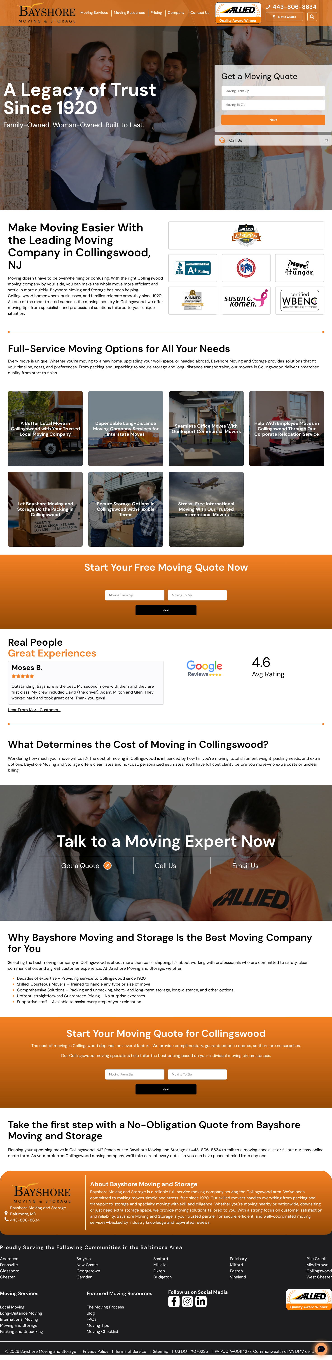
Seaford (160, 1258)
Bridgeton (162, 1277)
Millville (159, 1265)
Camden (84, 1277)
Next (273, 120)
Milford (236, 1265)
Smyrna (84, 1258)
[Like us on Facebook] (174, 1305)
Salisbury (238, 1258)
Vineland (238, 1277)
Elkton (159, 1271)
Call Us (235, 140)
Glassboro (9, 1271)
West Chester (319, 1277)
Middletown (317, 1265)
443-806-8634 (25, 1220)
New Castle (87, 1265)
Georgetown (88, 1271)
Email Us (246, 865)
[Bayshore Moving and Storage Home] (45, 12)
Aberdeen (9, 1258)
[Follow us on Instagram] (187, 1305)
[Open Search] (312, 16)
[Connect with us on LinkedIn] (201, 1305)
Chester (7, 1277)
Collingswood (319, 1271)
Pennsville (9, 1265)
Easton (236, 1271)
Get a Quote (81, 865)
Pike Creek (316, 1258)
